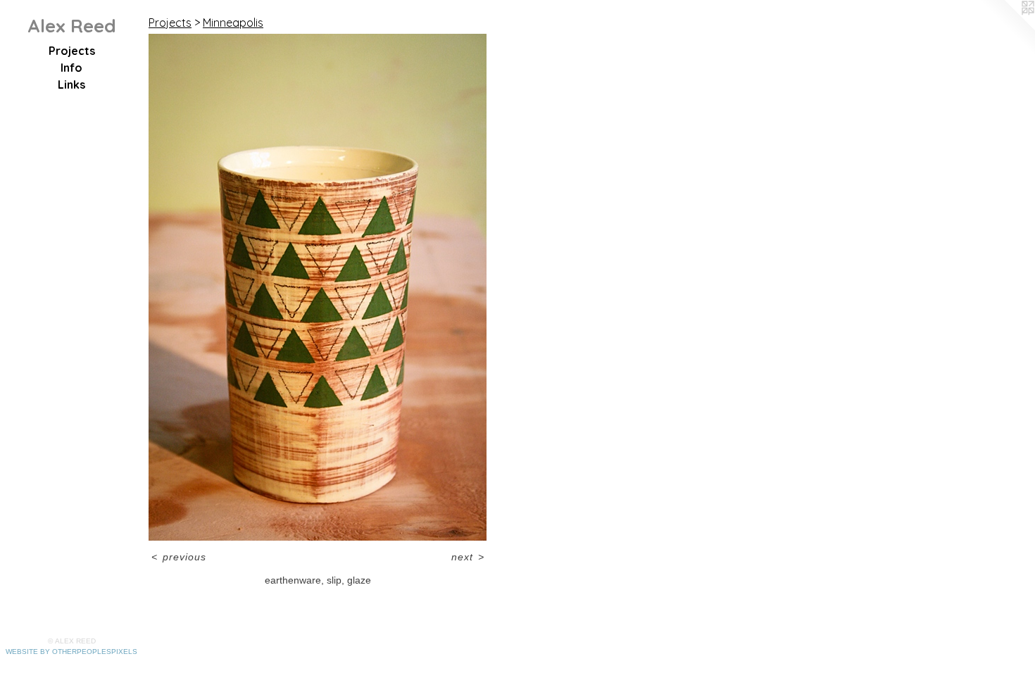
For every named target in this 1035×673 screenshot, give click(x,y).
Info (71, 68)
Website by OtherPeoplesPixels (71, 651)
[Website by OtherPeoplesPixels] (1007, 28)
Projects (72, 51)
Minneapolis (233, 22)
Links (71, 84)
